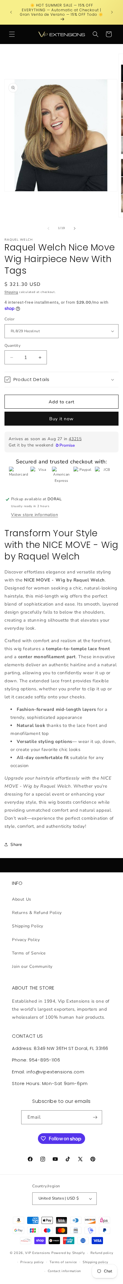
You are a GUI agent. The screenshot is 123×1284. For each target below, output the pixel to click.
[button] (12, 34)
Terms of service (63, 1262)
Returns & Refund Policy (37, 912)
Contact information (64, 1271)
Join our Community (32, 966)
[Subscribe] (95, 1117)
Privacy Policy (26, 940)
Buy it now (61, 419)
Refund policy (101, 1253)
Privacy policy (32, 1262)
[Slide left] (48, 228)
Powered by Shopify (68, 1253)
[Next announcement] (112, 12)
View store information (34, 515)
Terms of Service (29, 953)
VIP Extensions (37, 1253)
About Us (21, 899)
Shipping (11, 292)
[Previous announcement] (11, 12)
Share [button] (16, 844)
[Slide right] (74, 228)
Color (9, 319)
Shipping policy (95, 1262)
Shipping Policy (27, 926)
